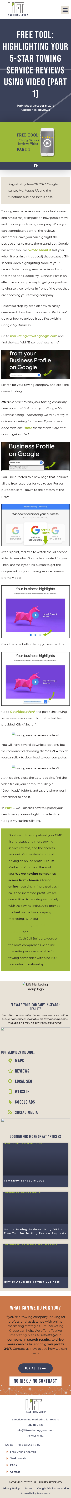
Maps (19, 1061)
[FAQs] (7, 1465)
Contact (15, 1471)
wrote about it (40, 250)
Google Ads (25, 1102)
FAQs (13, 1465)
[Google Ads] (10, 1102)
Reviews (44, 109)
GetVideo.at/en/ (22, 711)
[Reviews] (10, 1071)
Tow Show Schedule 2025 (24, 1180)
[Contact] (7, 1472)
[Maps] (10, 1060)
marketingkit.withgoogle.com (33, 336)
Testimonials (18, 1458)
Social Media (26, 1112)
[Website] (10, 1091)
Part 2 (9, 808)
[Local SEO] (10, 1081)
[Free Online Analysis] (7, 1452)
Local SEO (23, 1081)
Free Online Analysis (23, 1451)
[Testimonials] (7, 1458)
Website (22, 1091)
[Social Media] (10, 1112)
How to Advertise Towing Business (32, 1281)
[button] (65, 10)
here (28, 428)
